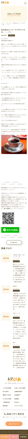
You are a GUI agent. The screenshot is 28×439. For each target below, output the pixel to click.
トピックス (8, 23)
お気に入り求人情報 (19, 388)
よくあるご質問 (7, 399)
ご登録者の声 (6, 402)
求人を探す (5, 437)
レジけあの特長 (7, 388)
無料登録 (24, 437)
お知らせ (16, 402)
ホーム (2, 23)
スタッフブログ (18, 405)
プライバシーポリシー (7, 432)
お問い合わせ (15, 424)
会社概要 (17, 395)
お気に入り (15, 437)
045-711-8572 (15, 414)
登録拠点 (16, 399)
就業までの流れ (7, 395)
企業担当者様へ (18, 391)
